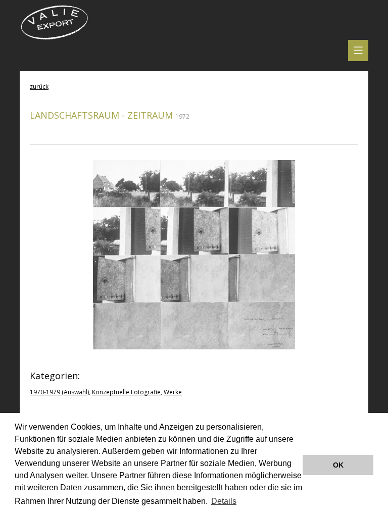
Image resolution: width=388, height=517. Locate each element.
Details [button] (223, 501)
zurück (39, 86)
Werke (173, 392)
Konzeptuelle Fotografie (126, 392)
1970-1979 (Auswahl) (59, 392)
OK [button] (338, 465)
